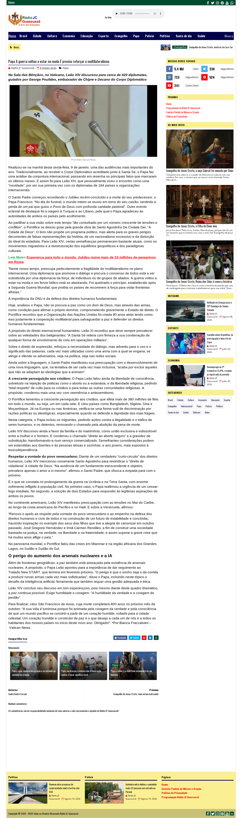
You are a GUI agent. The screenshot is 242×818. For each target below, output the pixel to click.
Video (207, 412)
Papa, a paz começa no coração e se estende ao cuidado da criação (33, 672)
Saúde (201, 36)
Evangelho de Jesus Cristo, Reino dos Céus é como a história (199, 281)
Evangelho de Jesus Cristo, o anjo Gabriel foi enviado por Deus (199, 170)
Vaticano (196, 412)
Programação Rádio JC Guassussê (180, 797)
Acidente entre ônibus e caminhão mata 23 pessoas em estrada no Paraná (141, 788)
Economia (69, 36)
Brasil (23, 36)
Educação (87, 36)
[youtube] (227, 3)
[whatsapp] (232, 3)
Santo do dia (184, 36)
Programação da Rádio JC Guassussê (183, 108)
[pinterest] (222, 3)
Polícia (149, 36)
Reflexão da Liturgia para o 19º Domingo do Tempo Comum (219, 306)
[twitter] (213, 3)
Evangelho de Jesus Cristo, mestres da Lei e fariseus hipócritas (203, 47)
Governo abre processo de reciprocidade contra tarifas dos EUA (64, 788)
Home (11, 2)
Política (165, 36)
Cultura (52, 36)
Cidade (37, 36)
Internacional (186, 406)
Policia (209, 406)
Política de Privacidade (176, 116)
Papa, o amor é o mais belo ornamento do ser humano (131, 672)
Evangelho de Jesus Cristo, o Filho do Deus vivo (191, 226)
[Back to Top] (232, 814)
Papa (136, 36)
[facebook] (208, 3)
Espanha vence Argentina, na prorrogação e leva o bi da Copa (220, 338)
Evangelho (121, 36)
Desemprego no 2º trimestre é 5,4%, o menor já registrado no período (219, 370)
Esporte (104, 36)
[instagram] (218, 3)
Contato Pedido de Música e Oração (182, 112)
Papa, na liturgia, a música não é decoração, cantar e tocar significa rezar (81, 672)
